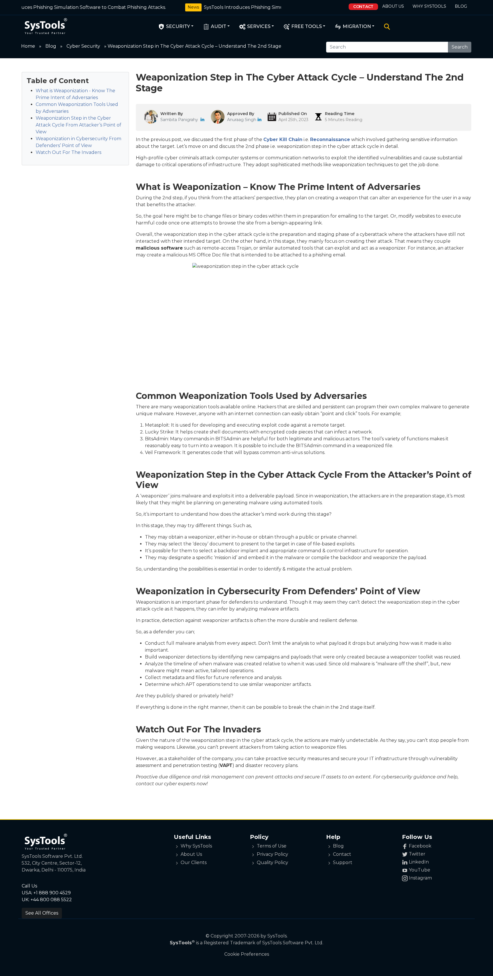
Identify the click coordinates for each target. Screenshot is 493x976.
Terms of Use (271, 846)
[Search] (386, 26)
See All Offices (41, 913)
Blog (461, 6)
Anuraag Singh (241, 119)
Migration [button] (356, 26)
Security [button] (177, 26)
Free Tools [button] (306, 26)
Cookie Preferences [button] (246, 954)
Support (342, 862)
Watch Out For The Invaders (68, 152)
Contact (363, 6)
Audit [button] (218, 26)
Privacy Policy (272, 854)
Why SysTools (429, 6)
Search (460, 47)
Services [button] (258, 26)
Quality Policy (272, 862)
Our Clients (194, 862)
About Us (393, 6)
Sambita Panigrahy (179, 119)
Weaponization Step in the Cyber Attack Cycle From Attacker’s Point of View (78, 124)
